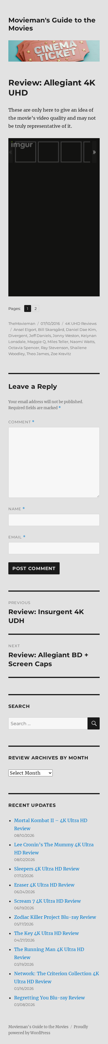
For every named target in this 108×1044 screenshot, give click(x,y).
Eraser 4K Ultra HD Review (44, 885)
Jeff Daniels (40, 335)
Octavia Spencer (23, 347)
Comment (21, 422)
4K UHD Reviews (80, 323)
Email (17, 537)
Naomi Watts (82, 341)
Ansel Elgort (25, 329)
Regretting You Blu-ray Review (49, 998)
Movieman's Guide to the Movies (38, 1026)
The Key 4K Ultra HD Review (46, 933)
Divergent (17, 335)
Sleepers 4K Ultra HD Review (46, 869)
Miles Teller (58, 341)
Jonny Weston (66, 335)
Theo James (37, 353)
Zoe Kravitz (61, 353)
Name (16, 508)
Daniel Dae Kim (81, 329)
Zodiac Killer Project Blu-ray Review (55, 917)
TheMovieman (21, 323)
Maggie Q (36, 341)
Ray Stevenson (54, 347)
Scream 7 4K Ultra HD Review (47, 901)
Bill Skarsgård (51, 329)
